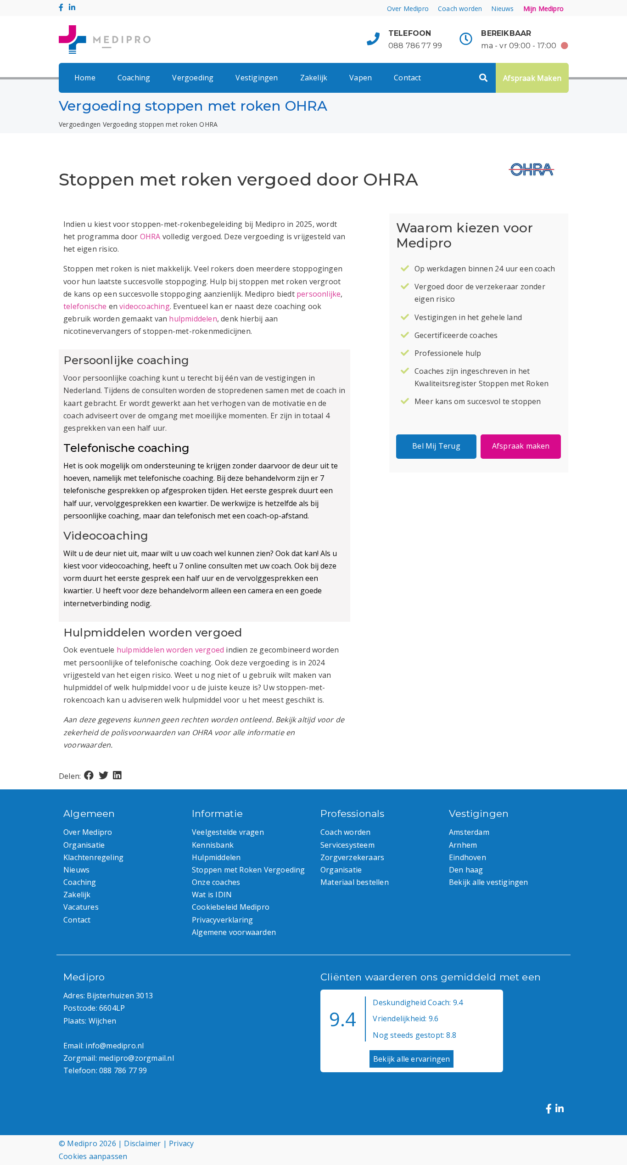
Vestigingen (256, 78)
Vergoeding (192, 78)
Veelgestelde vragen (228, 832)
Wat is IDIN (212, 894)
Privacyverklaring (222, 920)
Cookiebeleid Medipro (230, 907)
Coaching (134, 78)
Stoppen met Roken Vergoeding (248, 870)
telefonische (84, 306)
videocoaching (144, 306)
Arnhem (463, 845)
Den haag (466, 870)
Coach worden (460, 8)
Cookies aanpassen (93, 1156)
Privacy (181, 1143)
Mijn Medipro (543, 8)
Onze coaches (216, 882)
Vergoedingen (80, 124)
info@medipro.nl (114, 1046)
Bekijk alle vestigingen (488, 882)
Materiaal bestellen (354, 882)
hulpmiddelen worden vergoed (170, 650)
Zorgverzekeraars (352, 857)
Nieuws (502, 8)
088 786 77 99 (415, 45)
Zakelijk (314, 78)
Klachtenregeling (93, 857)
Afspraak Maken (532, 78)
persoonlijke (319, 294)
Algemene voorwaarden (234, 932)
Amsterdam (469, 832)
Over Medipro (408, 8)
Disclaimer (142, 1143)
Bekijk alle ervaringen (411, 1059)
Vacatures (81, 907)
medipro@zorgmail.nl (136, 1058)
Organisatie (84, 845)
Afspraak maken (521, 446)
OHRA (150, 236)
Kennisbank (213, 845)
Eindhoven (467, 857)
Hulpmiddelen (216, 857)
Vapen (360, 78)
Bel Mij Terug (436, 446)
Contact (407, 78)
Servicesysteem (347, 845)
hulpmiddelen (193, 319)
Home (84, 78)
